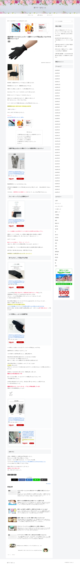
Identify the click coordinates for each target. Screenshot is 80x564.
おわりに (20, 143)
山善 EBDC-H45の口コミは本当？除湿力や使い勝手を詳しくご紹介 (64, 45)
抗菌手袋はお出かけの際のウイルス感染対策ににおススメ (29, 134)
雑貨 (15, 474)
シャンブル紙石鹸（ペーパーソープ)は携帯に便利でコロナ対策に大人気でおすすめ (25, 306)
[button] (43, 480)
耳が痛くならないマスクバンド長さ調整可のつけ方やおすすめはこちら (30, 461)
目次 (28, 132)
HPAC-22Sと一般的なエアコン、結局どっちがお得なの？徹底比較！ (63, 50)
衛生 (9, 474)
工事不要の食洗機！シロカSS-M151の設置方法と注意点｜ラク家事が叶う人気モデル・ (64, 55)
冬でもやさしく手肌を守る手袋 (24, 137)
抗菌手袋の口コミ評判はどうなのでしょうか (27, 141)
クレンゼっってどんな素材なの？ (24, 136)
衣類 (12, 474)
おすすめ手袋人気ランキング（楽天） (15, 117)
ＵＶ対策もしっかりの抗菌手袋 (24, 139)
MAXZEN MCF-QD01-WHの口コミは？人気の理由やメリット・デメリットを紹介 (64, 40)
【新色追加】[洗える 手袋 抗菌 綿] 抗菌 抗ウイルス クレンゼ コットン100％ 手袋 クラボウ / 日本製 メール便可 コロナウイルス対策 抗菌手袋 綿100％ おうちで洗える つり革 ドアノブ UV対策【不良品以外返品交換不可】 (16, 173)
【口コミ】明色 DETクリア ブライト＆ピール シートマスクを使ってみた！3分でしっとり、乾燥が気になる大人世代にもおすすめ (64, 33)
